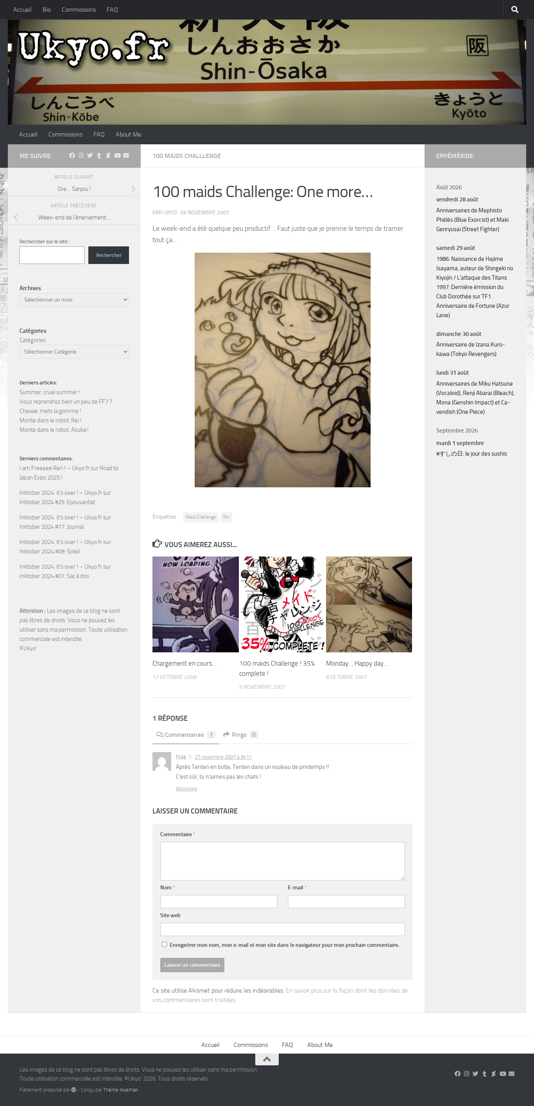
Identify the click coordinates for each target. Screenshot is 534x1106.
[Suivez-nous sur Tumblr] (99, 156)
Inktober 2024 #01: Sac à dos (54, 576)
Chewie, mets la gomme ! (50, 411)
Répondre (186, 789)
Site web (170, 915)
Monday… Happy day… (357, 663)
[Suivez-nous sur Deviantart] (108, 156)
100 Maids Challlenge (186, 156)
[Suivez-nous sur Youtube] (117, 156)
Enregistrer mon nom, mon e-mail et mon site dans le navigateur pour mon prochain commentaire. (284, 945)
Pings (244, 734)
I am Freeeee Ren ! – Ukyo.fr (55, 468)
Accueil (22, 9)
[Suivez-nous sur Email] (126, 156)
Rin (226, 517)
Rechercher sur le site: (44, 241)
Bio (47, 9)
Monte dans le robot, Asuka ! (54, 429)
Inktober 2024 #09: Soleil (50, 551)
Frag (181, 756)
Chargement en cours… (184, 663)
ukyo (170, 212)
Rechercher (109, 255)
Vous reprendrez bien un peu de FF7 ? (66, 401)
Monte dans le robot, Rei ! (51, 420)
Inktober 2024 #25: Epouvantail (57, 502)
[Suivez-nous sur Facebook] (72, 156)
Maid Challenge (201, 517)
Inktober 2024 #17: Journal (52, 526)
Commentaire (177, 834)
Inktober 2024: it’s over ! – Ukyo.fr (61, 492)
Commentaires (189, 734)
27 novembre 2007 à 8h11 (223, 757)
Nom (167, 887)
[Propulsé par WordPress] (73, 1089)
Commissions (79, 9)
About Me (128, 134)
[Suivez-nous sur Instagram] (81, 156)
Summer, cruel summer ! (50, 392)
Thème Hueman (120, 1090)
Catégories (33, 340)
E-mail (297, 887)
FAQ (112, 9)
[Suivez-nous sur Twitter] (90, 156)
